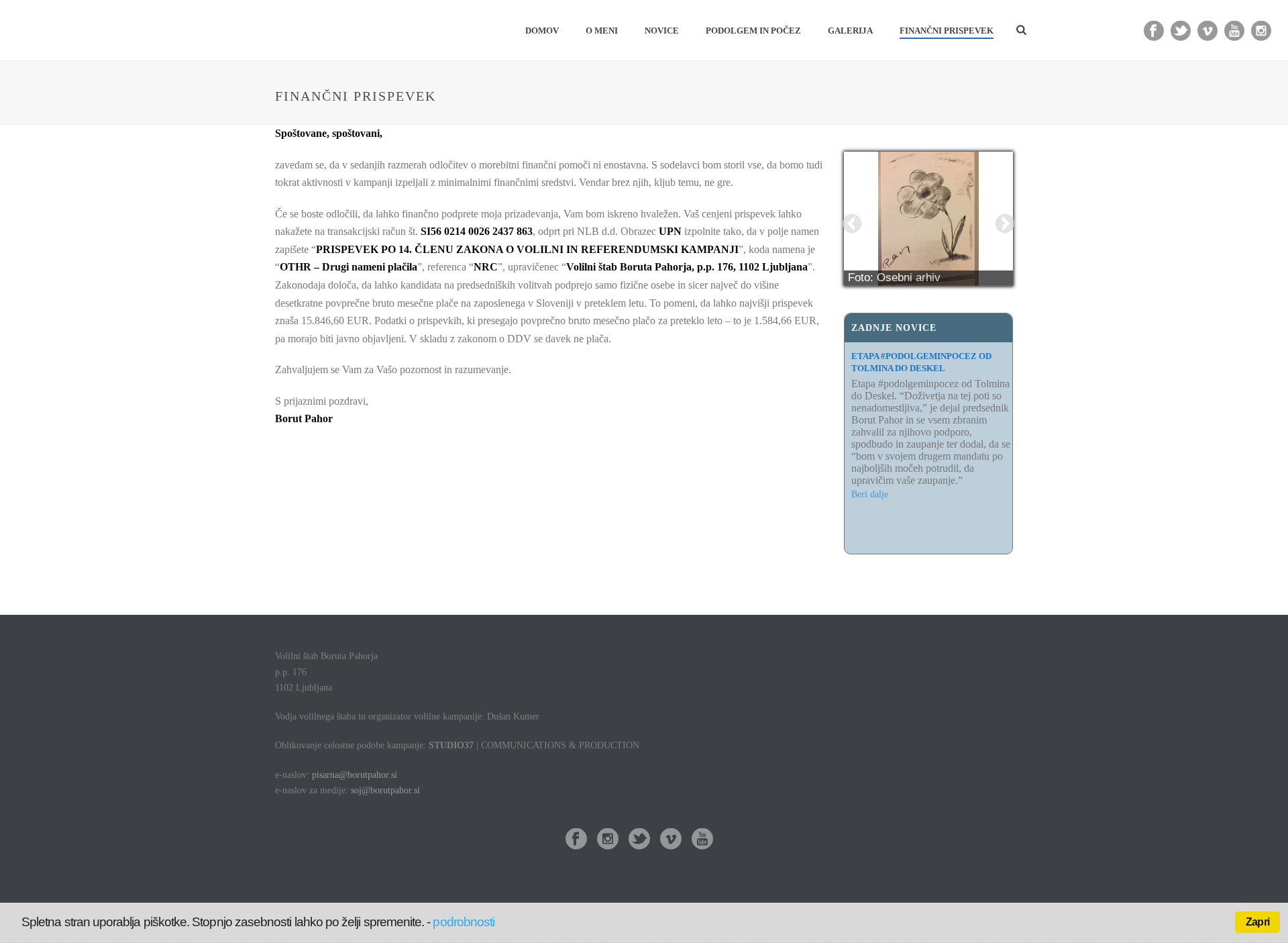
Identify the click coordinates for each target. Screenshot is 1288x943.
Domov (542, 31)
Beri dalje (869, 543)
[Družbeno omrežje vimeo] (671, 840)
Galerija (850, 31)
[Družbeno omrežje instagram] (608, 840)
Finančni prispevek (947, 31)
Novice (662, 31)
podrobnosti (463, 922)
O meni (602, 31)
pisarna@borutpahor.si (354, 775)
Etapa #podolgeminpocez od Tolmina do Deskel (921, 362)
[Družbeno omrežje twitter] (639, 840)
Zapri (1257, 922)
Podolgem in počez (753, 31)
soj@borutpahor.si (385, 790)
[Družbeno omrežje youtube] (702, 840)
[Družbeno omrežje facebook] (576, 840)
